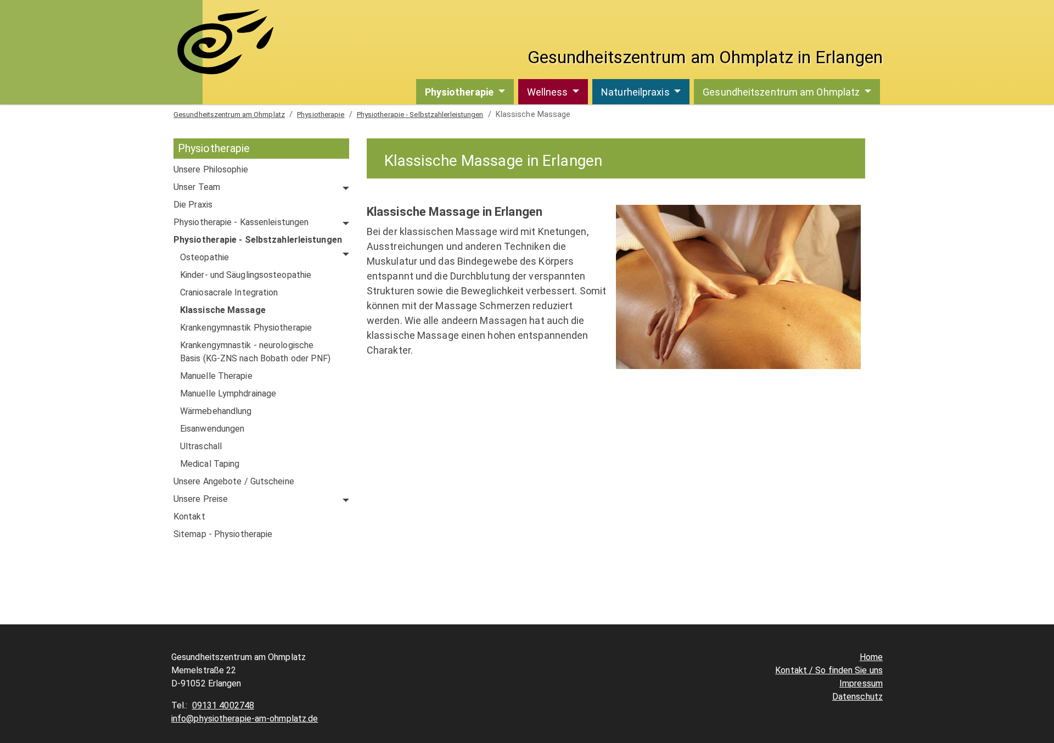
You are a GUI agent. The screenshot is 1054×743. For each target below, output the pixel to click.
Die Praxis (192, 204)
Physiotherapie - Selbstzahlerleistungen (420, 114)
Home (871, 657)
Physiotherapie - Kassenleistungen (241, 222)
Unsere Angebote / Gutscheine (233, 481)
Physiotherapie (320, 114)
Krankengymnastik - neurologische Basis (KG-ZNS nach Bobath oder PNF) (255, 352)
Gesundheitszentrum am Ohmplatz (229, 114)
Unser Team (196, 187)
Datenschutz (857, 696)
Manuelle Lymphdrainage (228, 393)
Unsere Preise (200, 499)
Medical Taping (209, 464)
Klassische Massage (223, 310)
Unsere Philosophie (210, 169)
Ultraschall (201, 446)
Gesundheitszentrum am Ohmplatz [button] (782, 92)
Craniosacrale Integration (229, 292)
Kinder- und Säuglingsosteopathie (245, 275)
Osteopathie (204, 257)
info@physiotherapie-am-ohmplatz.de (244, 718)
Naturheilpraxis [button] (636, 92)
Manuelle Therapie (216, 376)
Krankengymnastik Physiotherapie (246, 327)
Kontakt (189, 516)
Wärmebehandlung (216, 411)
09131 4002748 (223, 705)
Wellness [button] (548, 92)
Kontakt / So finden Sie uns (829, 670)
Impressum (861, 683)
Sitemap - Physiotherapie (222, 534)
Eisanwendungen (212, 428)
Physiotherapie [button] (460, 92)
